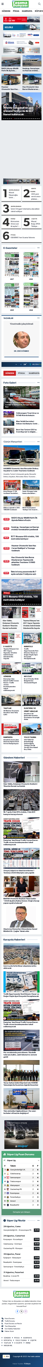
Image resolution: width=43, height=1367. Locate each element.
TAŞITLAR (7, 708)
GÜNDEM (6, 11)
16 (31, 118)
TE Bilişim (27, 1364)
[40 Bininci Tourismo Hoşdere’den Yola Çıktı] (11, 700)
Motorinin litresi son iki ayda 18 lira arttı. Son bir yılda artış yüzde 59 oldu (15, 224)
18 (35, 118)
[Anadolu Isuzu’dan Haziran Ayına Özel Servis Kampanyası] (11, 729)
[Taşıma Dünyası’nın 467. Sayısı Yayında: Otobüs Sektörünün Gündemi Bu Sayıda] (11, 638)
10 (20, 118)
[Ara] (39, 4)
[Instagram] (26, 1311)
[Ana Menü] (2, 4)
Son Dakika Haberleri (12, 1329)
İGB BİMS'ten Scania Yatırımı (23, 238)
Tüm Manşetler (10, 1326)
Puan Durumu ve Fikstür (13, 1323)
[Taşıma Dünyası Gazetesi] (20, 4)
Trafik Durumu (10, 1321)
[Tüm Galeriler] (38, 383)
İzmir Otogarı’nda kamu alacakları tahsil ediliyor (25, 210)
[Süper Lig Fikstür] (38, 1221)
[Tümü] (38, 248)
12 (24, 118)
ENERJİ (13, 218)
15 (30, 118)
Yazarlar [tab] (8, 318)
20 (39, 118)
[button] (4, 106)
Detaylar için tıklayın (21, 1212)
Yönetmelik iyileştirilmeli (21, 324)
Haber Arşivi (9, 1331)
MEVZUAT (28, 676)
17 (33, 118)
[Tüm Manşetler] (38, 442)
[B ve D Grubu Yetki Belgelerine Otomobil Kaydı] (32, 668)
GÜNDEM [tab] (9, 373)
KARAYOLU (28, 646)
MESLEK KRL (8, 1345)
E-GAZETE (7, 646)
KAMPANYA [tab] (34, 373)
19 (37, 118)
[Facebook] (17, 1311)
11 (22, 118)
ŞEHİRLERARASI (14, 190)
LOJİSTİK (34, 218)
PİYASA (16, 11)
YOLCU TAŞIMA (30, 737)
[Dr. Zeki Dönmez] (21, 340)
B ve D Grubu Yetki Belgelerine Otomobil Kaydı (31, 681)
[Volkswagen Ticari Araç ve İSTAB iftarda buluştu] (8, 414)
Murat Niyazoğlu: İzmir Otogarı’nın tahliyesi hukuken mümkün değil (14, 195)
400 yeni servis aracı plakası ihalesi (36, 196)
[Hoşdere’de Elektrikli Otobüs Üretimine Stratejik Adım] (32, 700)
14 (28, 118)
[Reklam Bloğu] (21, 19)
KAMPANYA (27, 11)
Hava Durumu (10, 1318)
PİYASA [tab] (21, 373)
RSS (7, 1356)
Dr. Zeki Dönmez (21, 351)
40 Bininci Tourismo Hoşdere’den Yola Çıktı (11, 713)
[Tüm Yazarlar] (38, 318)
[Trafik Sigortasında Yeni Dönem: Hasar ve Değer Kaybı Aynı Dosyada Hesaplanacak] (32, 638)
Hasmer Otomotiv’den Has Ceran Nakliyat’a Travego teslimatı (23, 548)
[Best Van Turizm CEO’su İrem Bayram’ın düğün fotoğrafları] (8, 431)
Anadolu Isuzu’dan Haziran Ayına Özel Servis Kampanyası (11, 742)
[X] (21, 1311)
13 (26, 118)
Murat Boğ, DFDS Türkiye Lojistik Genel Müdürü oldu (35, 224)
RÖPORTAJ (8, 1340)
